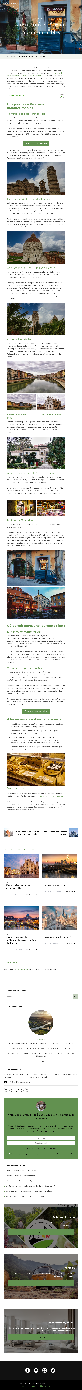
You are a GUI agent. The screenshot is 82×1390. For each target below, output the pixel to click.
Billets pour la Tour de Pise (36, 143)
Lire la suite (30, 894)
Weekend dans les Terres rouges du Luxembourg (26, 1196)
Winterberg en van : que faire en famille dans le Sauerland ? (30, 1186)
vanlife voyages (11, 3)
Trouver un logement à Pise (36, 711)
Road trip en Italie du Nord (57, 937)
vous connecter (22, 969)
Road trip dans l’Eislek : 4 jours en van (21, 1171)
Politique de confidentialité (49, 1386)
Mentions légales (29, 1386)
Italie (40, 18)
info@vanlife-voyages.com (19, 1082)
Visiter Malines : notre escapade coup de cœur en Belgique (30, 1191)
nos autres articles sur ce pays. (52, 796)
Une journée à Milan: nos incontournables (18, 887)
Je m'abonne (41, 1232)
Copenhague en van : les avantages (20, 1176)
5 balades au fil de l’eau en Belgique (21, 1181)
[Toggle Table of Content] (61, 96)
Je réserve (41, 1283)
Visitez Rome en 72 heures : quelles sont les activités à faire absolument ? (21, 940)
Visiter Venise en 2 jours (56, 885)
